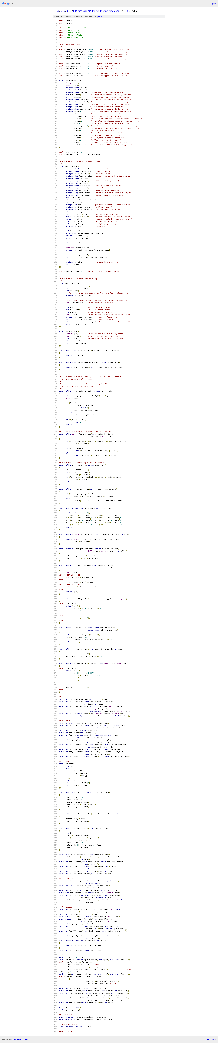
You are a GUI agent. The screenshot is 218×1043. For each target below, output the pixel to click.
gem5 (56, 11)
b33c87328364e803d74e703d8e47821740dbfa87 (96, 11)
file (100, 17)
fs (124, 11)
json (214, 1039)
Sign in (213, 4)
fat (128, 11)
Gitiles (13, 1039)
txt (208, 1039)
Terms (26, 1039)
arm (63, 11)
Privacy (19, 1039)
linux (69, 11)
